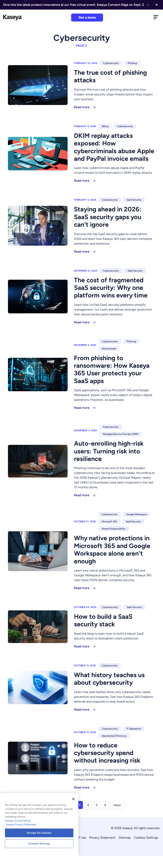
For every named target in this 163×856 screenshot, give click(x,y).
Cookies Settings (146, 837)
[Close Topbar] (156, 5)
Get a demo (87, 17)
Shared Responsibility (113, 528)
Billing (105, 126)
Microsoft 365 (109, 521)
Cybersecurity (111, 63)
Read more (81, 107)
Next (117, 805)
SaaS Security (134, 199)
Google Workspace (136, 514)
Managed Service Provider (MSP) (120, 434)
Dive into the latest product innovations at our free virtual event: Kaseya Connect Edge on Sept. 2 (73, 5)
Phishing (132, 63)
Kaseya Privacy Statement (21, 824)
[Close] (73, 799)
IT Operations (133, 728)
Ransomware (109, 348)
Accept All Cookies (39, 832)
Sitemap (125, 837)
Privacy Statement (102, 837)
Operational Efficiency (114, 735)
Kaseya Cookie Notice (18, 820)
